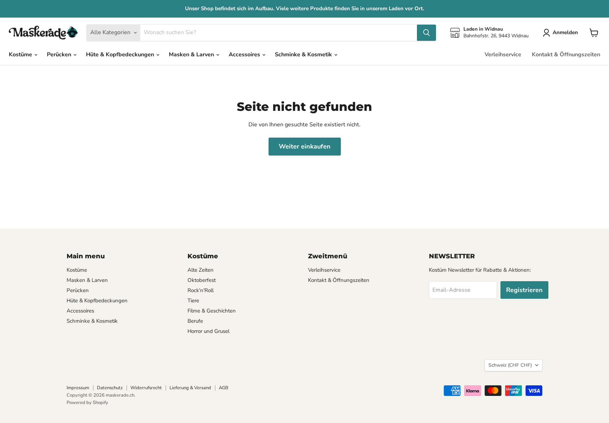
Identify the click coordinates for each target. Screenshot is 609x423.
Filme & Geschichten (211, 310)
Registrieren (524, 290)
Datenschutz (110, 388)
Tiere (193, 300)
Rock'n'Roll (200, 290)
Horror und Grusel (208, 331)
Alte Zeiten (200, 269)
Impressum (78, 388)
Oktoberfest (201, 280)
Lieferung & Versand (190, 388)
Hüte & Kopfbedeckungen (120, 54)
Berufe (195, 320)
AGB (223, 388)
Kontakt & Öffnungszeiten (566, 54)
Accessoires (245, 54)
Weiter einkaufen (305, 146)
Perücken (60, 54)
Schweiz (510, 365)
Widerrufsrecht (146, 388)
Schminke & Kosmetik (304, 54)
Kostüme (21, 54)
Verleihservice (503, 54)
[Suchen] (426, 33)
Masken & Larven (192, 54)
